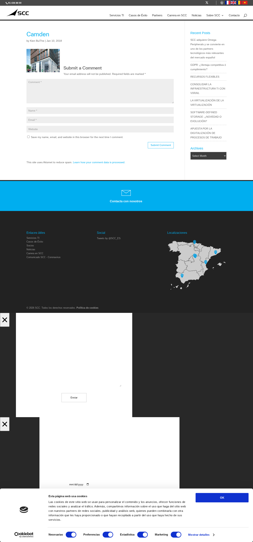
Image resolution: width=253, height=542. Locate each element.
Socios (30, 245)
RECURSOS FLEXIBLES (204, 76)
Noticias (197, 15)
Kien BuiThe (37, 40)
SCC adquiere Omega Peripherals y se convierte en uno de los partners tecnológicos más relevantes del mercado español (207, 48)
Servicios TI (116, 15)
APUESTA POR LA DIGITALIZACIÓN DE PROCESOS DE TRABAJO (206, 133)
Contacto (234, 15)
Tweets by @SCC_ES (109, 238)
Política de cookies (87, 307)
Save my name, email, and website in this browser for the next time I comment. (77, 137)
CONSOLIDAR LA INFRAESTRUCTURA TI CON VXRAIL (207, 89)
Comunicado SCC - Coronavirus (43, 257)
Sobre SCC (213, 15)
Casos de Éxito (138, 15)
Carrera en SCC (177, 15)
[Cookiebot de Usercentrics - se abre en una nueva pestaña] (24, 535)
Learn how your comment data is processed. (99, 162)
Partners (157, 15)
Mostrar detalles (198, 534)
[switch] (108, 535)
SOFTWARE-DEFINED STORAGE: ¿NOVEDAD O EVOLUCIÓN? (206, 117)
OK (222, 497)
